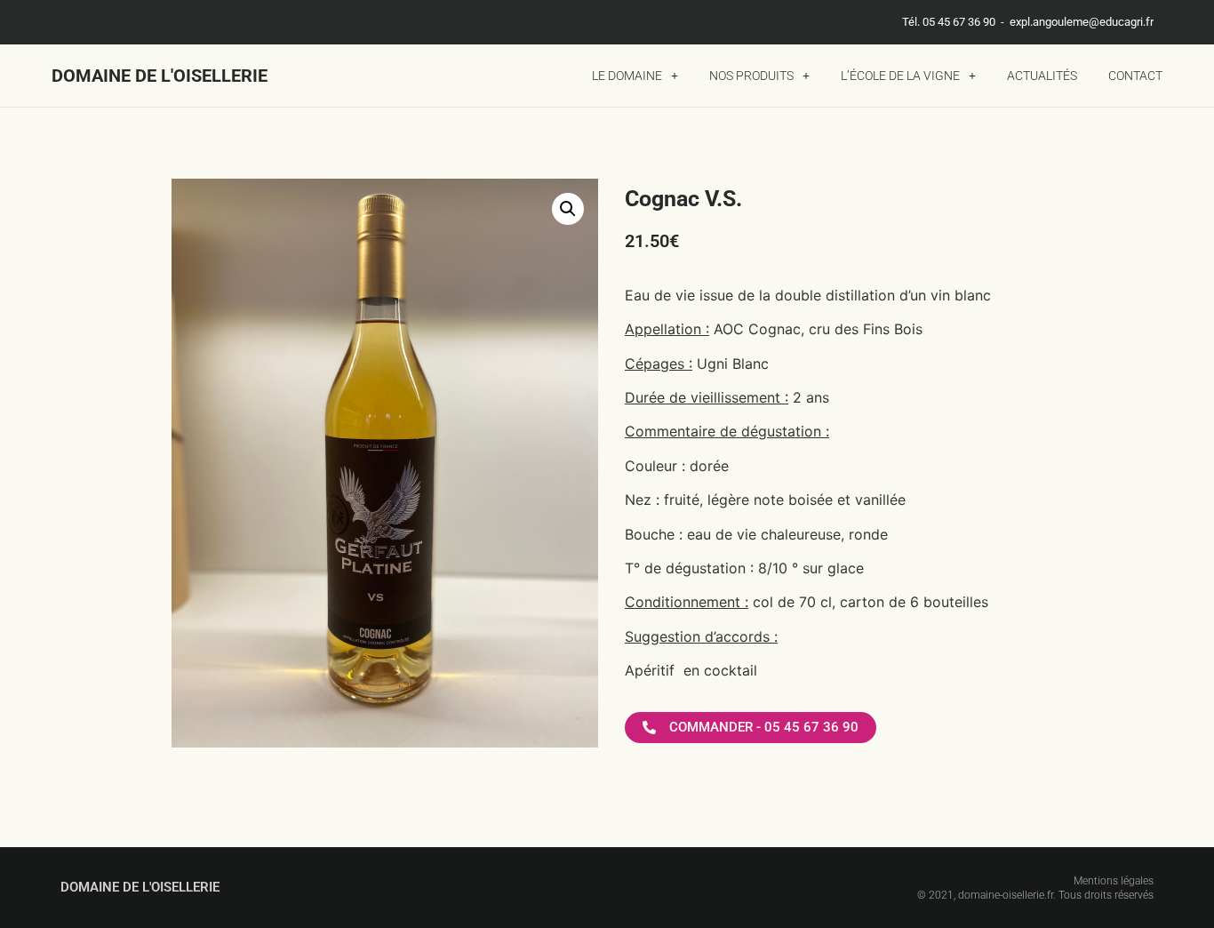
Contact (1135, 75)
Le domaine (627, 75)
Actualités (1042, 75)
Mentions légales (1114, 881)
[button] (568, 209)
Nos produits (751, 75)
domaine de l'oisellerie (160, 75)
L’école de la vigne (900, 75)
